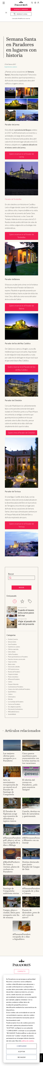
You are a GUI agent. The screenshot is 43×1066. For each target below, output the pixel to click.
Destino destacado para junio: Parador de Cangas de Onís (31, 866)
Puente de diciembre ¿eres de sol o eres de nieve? (31, 914)
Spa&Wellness (12, 692)
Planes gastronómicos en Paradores (18, 657)
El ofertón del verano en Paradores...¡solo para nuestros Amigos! (29, 785)
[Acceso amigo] (38, 3)
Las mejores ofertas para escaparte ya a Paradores (9, 757)
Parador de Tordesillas (13, 199)
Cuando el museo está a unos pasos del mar (26, 613)
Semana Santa (12, 642)
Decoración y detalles (14, 667)
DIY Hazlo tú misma (13, 669)
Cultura (10, 694)
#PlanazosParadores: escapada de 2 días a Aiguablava (22, 936)
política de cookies (28, 1041)
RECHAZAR (21, 1057)
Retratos (10, 699)
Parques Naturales (13, 684)
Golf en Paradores (13, 654)
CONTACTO (21, 971)
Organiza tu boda (13, 674)
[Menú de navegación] (4, 3)
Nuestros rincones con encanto (16, 659)
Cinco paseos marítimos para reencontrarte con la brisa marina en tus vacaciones (30, 758)
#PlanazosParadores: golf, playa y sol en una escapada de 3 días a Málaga (13, 841)
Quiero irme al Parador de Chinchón (21, 433)
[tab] (14, 601)
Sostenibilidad (12, 714)
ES (6, 12)
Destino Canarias (13, 639)
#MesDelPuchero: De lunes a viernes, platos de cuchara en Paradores (11, 867)
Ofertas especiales (13, 649)
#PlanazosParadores (14, 679)
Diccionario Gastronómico (15, 709)
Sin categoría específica (14, 707)
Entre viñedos (12, 652)
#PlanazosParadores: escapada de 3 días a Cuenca (32, 891)
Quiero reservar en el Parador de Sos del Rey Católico (21, 368)
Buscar (11, 574)
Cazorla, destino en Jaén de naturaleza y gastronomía (31, 813)
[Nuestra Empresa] (35, 3)
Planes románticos (13, 677)
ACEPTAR (21, 1051)
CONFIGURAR (21, 1046)
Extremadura (12, 697)
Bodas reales (11, 664)
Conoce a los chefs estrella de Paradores (19, 689)
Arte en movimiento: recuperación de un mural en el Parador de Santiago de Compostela (10, 787)
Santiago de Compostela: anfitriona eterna (11, 891)
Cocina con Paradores (14, 704)
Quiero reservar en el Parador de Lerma (21, 155)
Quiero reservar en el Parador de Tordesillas (21, 235)
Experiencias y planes (11, 67)
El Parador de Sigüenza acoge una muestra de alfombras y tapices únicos (10, 816)
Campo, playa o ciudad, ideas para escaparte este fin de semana (11, 914)
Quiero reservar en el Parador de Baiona (21, 307)
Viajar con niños (12, 662)
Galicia (10, 682)
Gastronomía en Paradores (15, 687)
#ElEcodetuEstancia (13, 712)
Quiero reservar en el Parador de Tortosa (21, 525)
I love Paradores (12, 644)
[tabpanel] (21, 617)
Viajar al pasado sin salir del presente (27, 622)
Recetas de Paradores (14, 672)
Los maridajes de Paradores (15, 702)
